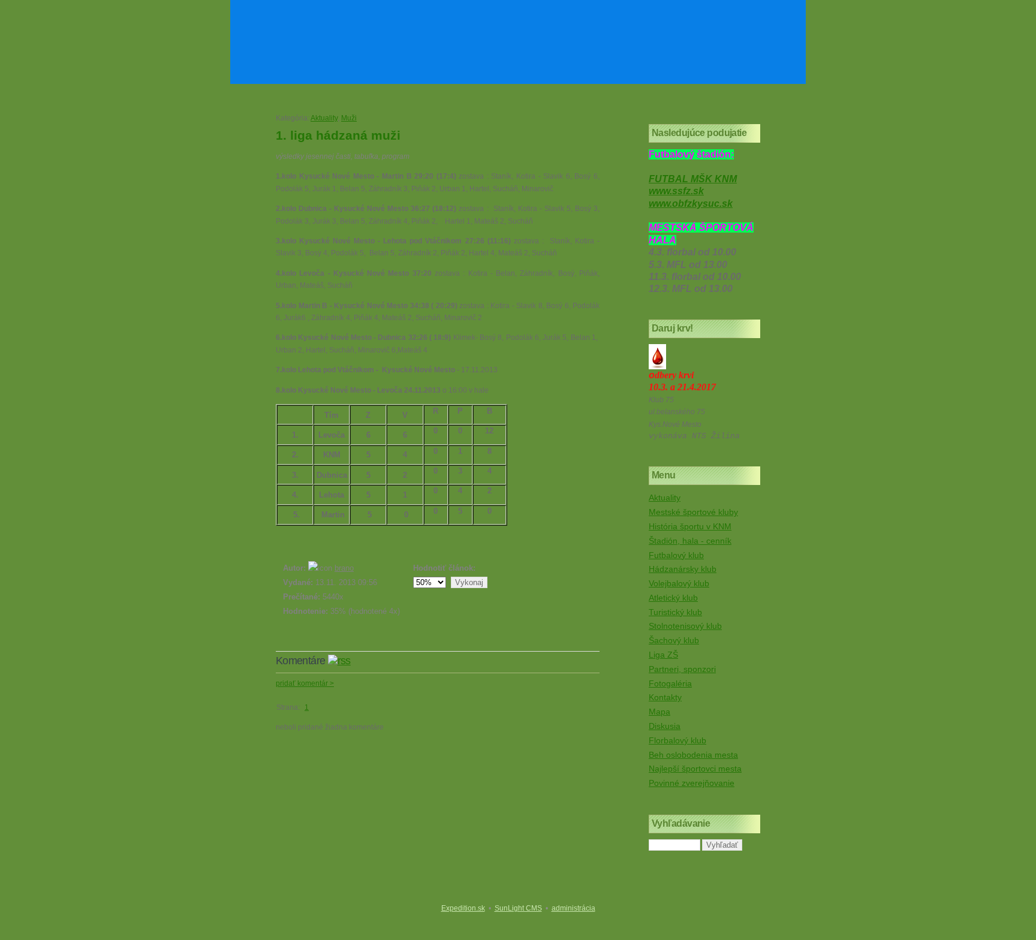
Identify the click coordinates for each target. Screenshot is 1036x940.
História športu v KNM (690, 526)
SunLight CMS (518, 908)
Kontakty (665, 697)
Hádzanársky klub (682, 569)
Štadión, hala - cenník (690, 541)
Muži (349, 118)
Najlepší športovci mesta (695, 768)
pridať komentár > (305, 683)
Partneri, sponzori (682, 669)
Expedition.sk (463, 908)
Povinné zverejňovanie (691, 783)
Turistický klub (675, 612)
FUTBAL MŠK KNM (693, 179)
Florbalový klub (677, 740)
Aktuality (324, 118)
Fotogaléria (670, 683)
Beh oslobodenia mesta (693, 755)
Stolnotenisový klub (685, 626)
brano (344, 568)
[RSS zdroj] (339, 661)
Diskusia (664, 726)
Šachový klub (674, 640)
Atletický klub (673, 597)
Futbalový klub (676, 555)
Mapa (659, 711)
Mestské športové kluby (693, 512)
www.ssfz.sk (676, 191)
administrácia (573, 908)
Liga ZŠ (663, 654)
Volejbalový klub (679, 583)
